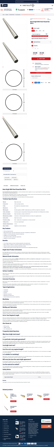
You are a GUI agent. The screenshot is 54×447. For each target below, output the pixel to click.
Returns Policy (6, 430)
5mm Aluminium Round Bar (13, 407)
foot (40, 30)
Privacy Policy (6, 432)
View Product (13, 401)
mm (33, 30)
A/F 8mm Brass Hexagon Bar (30, 395)
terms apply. (48, 12)
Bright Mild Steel (36, 18)
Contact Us (5, 423)
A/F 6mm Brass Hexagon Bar (46, 395)
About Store (6, 421)
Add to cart (42, 58)
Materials (40, 18)
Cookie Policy (6, 436)
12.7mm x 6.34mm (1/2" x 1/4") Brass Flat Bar (13, 396)
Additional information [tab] (14, 185)
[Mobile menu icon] (52, 5)
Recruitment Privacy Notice (7, 439)
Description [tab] (6, 185)
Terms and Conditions (7, 434)
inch (36, 30)
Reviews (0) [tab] (23, 185)
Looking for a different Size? (41, 72)
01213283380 (44, 67)
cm (43, 30)
